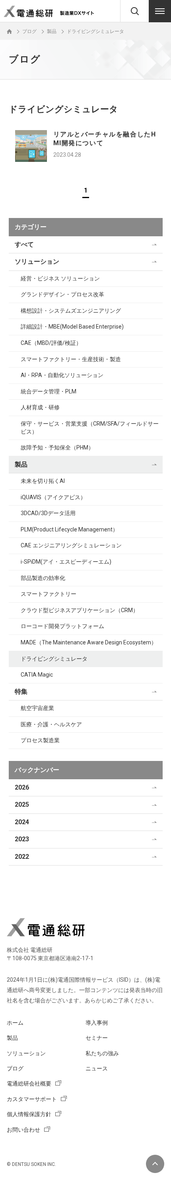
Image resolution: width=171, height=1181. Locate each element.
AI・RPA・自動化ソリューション (62, 375)
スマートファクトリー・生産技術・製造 (71, 359)
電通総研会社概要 (29, 1083)
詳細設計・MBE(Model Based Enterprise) (72, 326)
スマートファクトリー (48, 594)
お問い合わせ (23, 1130)
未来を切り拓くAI (43, 481)
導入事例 (97, 1023)
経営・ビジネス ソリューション (60, 278)
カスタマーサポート (32, 1099)
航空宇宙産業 (37, 708)
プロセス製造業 (40, 740)
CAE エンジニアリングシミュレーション (71, 545)
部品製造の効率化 (43, 578)
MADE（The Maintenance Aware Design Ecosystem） (89, 642)
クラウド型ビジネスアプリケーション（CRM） (79, 610)
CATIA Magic (37, 674)
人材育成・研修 (40, 407)
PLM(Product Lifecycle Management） (69, 529)
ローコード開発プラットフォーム (62, 626)
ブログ (15, 1068)
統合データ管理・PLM (48, 391)
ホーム (15, 1023)
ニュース (97, 1068)
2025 (22, 804)
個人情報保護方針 (29, 1114)
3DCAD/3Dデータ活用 (48, 513)
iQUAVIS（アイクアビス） (53, 497)
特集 (21, 691)
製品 (21, 464)
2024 (22, 822)
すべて (24, 244)
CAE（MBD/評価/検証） (51, 343)
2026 (22, 787)
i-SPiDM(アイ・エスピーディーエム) (66, 561)
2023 (22, 839)
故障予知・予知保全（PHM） (57, 447)
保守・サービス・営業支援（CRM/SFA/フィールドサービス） (90, 427)
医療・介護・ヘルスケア (51, 724)
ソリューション (37, 261)
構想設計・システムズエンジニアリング (71, 310)
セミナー (97, 1038)
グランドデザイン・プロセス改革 (62, 294)
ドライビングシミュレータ (54, 659)
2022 (22, 856)
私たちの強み (102, 1053)
